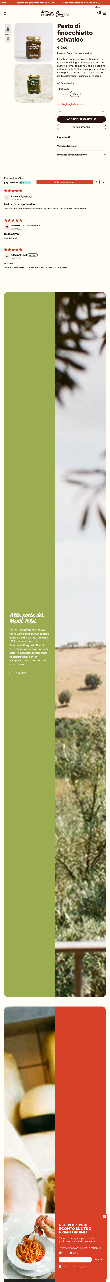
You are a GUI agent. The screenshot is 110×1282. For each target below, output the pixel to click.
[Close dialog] (104, 1216)
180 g (75, 94)
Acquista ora (81, 127)
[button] (5, 13)
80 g (64, 94)
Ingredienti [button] (63, 137)
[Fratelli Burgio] (55, 13)
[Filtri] (97, 182)
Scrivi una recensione (64, 182)
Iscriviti (98, 1260)
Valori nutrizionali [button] (67, 146)
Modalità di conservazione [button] (72, 154)
